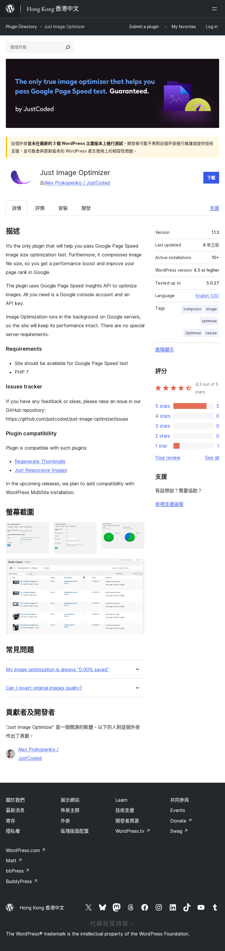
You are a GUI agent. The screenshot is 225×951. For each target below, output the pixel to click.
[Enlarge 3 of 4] (136, 530)
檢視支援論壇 (169, 504)
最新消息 (15, 810)
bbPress (18, 871)
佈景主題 (70, 810)
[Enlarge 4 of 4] (136, 566)
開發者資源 (127, 821)
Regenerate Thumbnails (40, 461)
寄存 (10, 821)
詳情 (16, 208)
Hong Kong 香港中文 (42, 908)
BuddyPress (22, 881)
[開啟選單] (215, 9)
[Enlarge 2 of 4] (89, 530)
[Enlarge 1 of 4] (41, 530)
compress (192, 309)
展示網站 (70, 800)
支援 (214, 208)
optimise (209, 321)
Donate (181, 821)
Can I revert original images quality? (44, 688)
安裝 (63, 208)
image (211, 309)
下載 (211, 177)
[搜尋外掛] (68, 47)
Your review (167, 457)
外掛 (65, 821)
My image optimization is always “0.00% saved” (57, 669)
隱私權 (13, 831)
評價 (40, 208)
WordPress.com (26, 850)
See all (212, 457)
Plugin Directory (21, 26)
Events (177, 810)
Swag (179, 831)
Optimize (193, 333)
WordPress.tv (132, 831)
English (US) (207, 295)
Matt (14, 860)
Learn (121, 800)
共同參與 (179, 800)
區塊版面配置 (75, 831)
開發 (86, 208)
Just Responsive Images (41, 470)
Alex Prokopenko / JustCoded (77, 183)
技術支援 (124, 810)
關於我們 (15, 800)
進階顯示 (164, 349)
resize (211, 333)
